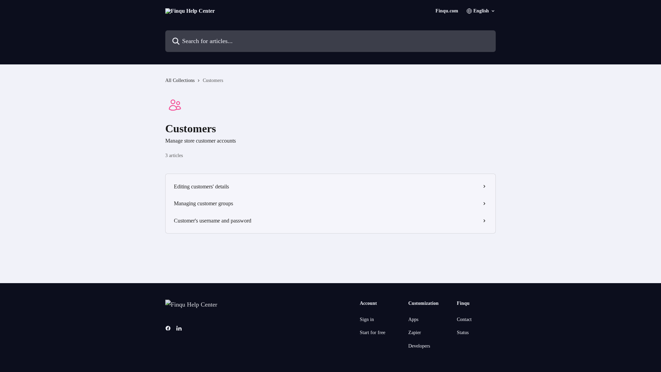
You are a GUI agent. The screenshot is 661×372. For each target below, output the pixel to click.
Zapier (414, 332)
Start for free (372, 332)
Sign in (367, 319)
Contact (464, 319)
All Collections (180, 80)
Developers (419, 346)
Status (463, 332)
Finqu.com (447, 11)
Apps (413, 319)
